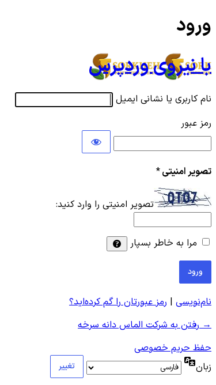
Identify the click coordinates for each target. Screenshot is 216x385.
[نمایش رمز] (96, 141)
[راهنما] (117, 243)
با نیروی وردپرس (150, 66)
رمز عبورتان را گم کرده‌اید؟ (118, 302)
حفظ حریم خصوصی (172, 348)
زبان (203, 367)
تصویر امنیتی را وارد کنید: (105, 205)
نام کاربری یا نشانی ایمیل (163, 99)
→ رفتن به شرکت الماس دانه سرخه (144, 325)
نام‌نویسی (193, 302)
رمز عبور (196, 123)
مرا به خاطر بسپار (163, 243)
